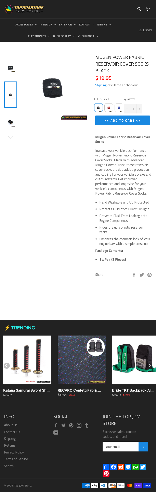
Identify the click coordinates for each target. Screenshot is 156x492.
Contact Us (12, 432)
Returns (9, 445)
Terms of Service (16, 459)
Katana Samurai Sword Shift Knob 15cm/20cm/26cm (26, 390)
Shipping (101, 85)
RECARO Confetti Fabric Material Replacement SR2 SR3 (80, 390)
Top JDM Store (22, 485)
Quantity (129, 99)
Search (9, 466)
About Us (10, 425)
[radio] (98, 107)
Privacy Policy (14, 452)
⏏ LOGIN (145, 30)
